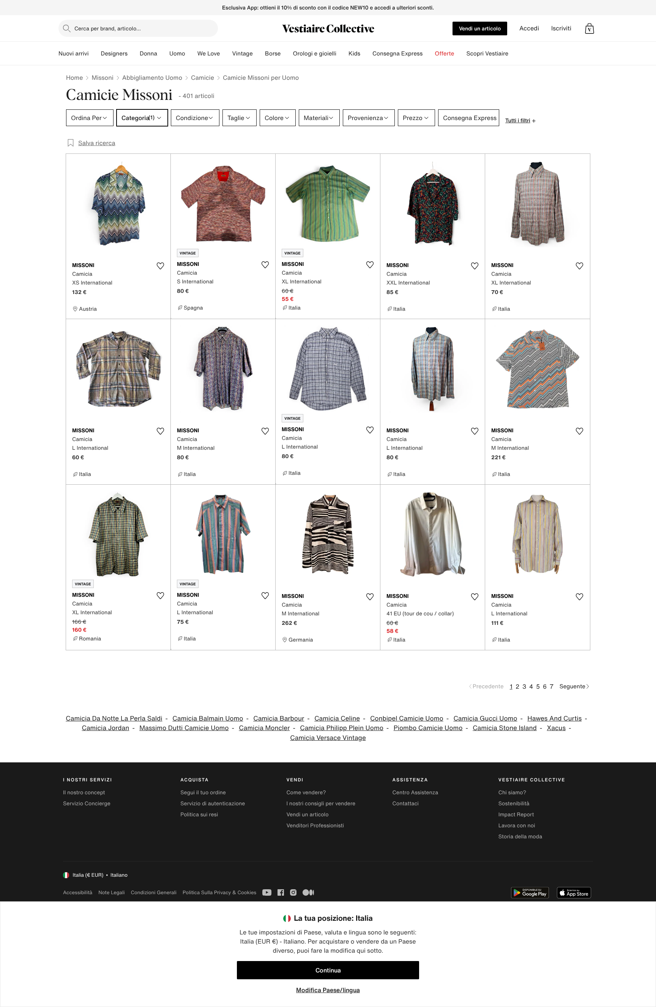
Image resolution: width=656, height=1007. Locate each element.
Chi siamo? (512, 793)
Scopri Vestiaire (487, 53)
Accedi (529, 28)
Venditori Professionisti (315, 826)
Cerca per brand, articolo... (107, 28)
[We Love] (226, 54)
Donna (148, 53)
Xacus (556, 728)
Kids (354, 53)
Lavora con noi (516, 826)
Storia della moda (520, 837)
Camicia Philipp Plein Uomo (341, 728)
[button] (589, 28)
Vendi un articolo (480, 28)
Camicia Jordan (105, 728)
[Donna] (163, 54)
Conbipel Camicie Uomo (406, 718)
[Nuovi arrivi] (94, 54)
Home (74, 77)
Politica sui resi (199, 815)
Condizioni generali (154, 892)
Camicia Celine (337, 718)
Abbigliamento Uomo (152, 77)
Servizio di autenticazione (212, 804)
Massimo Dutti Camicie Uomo (184, 728)
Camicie (202, 77)
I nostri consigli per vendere (320, 804)
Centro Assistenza (415, 793)
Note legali (111, 892)
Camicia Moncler (264, 728)
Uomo (177, 53)
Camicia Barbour (278, 718)
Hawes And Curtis (554, 718)
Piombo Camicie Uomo (428, 728)
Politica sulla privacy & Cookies (219, 892)
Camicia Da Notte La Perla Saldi (114, 718)
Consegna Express (397, 53)
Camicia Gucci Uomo (485, 718)
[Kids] (366, 54)
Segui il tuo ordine (203, 793)
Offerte (444, 53)
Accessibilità (77, 892)
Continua (328, 970)
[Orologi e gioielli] (342, 54)
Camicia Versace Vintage (328, 738)
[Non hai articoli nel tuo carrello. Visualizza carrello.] (589, 28)
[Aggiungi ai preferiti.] (160, 265)
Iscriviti (561, 28)
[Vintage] (259, 54)
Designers (114, 53)
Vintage (242, 53)
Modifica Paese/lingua (328, 989)
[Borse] (287, 54)
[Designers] (134, 54)
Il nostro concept (84, 793)
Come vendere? (306, 793)
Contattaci (406, 804)
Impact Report (516, 815)
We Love (208, 53)
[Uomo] (191, 54)
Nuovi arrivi (73, 53)
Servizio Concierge (86, 804)
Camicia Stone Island (505, 728)
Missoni (102, 77)
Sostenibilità (514, 804)
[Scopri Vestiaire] (514, 54)
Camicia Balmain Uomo (207, 718)
